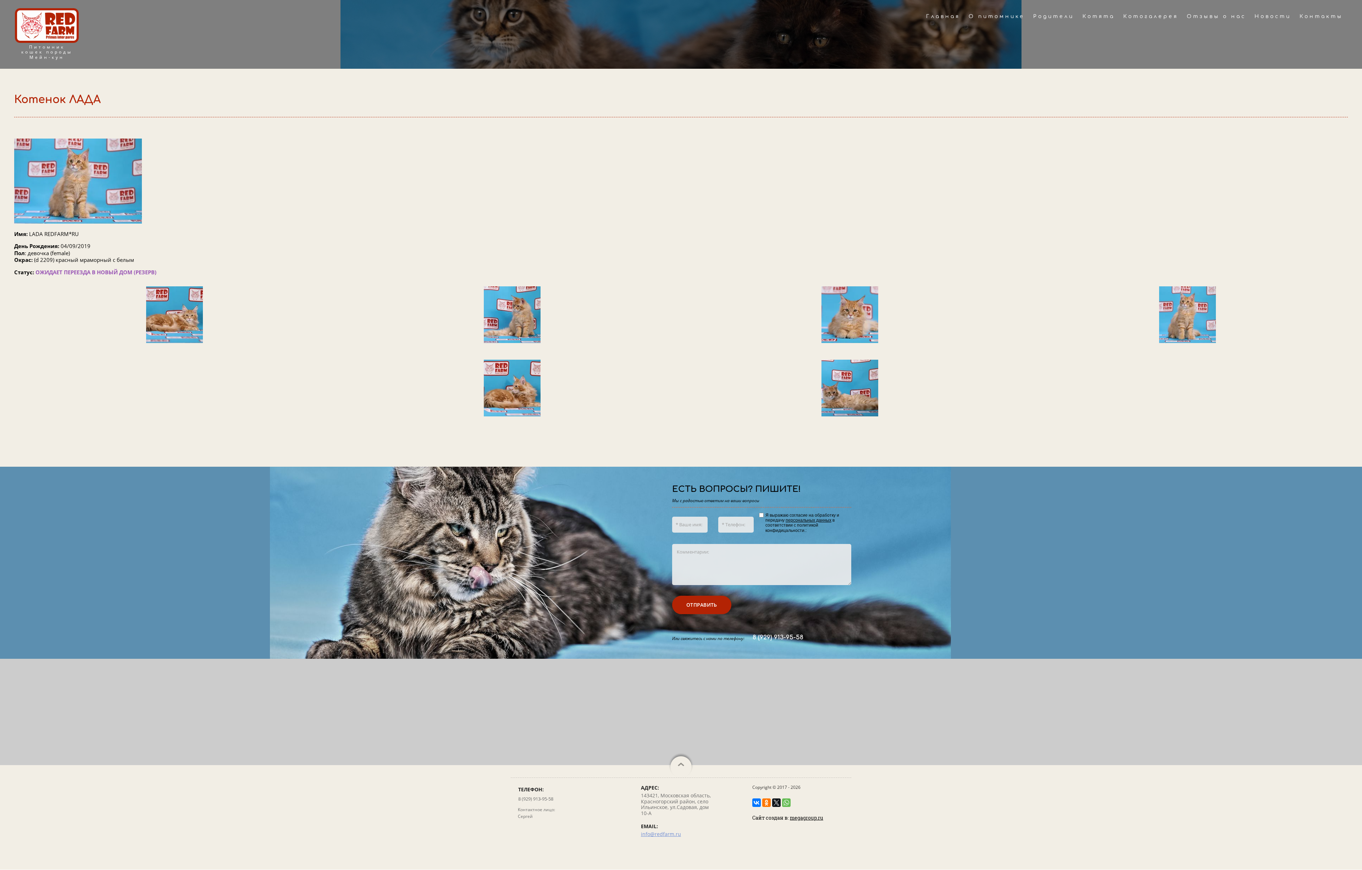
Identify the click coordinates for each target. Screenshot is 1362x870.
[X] (776, 802)
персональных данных (808, 520)
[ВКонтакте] (756, 802)
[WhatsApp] (786, 802)
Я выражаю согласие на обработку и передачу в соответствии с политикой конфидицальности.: (802, 523)
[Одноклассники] (766, 802)
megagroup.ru (806, 817)
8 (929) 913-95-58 (778, 637)
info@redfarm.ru (661, 834)
